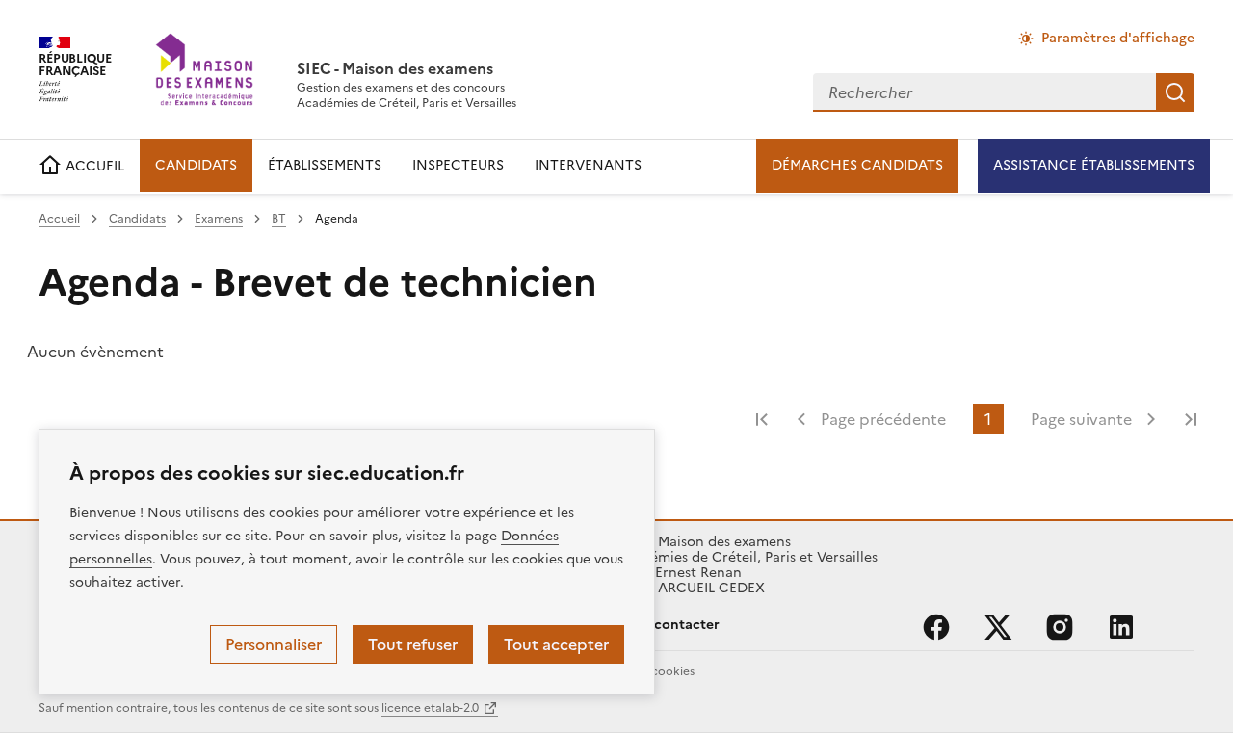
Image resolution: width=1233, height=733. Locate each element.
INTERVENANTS (588, 165)
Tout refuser (413, 644)
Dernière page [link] (1190, 419)
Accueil (59, 218)
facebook (936, 627)
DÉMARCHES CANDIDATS (857, 165)
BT (279, 218)
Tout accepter (556, 644)
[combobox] (984, 92)
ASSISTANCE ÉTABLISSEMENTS (1093, 165)
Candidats (137, 218)
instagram (1059, 627)
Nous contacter (668, 625)
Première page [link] (762, 419)
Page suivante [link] (1081, 419)
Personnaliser (273, 644)
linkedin (1121, 627)
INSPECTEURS (458, 165)
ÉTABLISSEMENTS (324, 165)
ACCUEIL (93, 166)
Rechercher (1175, 92)
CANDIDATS (196, 165)
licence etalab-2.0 (430, 708)
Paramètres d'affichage (1117, 38)
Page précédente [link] (883, 419)
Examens (219, 218)
